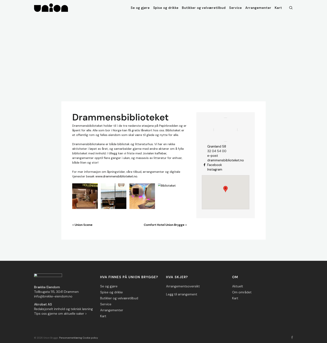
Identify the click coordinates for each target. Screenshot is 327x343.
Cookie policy (90, 337)
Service (105, 304)
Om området (242, 292)
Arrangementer (111, 310)
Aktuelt (237, 286)
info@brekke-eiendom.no (53, 296)
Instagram (214, 169)
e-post (212, 156)
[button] (225, 189)
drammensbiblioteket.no (225, 160)
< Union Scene (82, 225)
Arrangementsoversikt (183, 286)
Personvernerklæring (70, 337)
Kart (103, 316)
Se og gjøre (109, 286)
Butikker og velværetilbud (119, 298)
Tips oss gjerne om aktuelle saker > (60, 313)
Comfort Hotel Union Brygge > (165, 225)
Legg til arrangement (181, 294)
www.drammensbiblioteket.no (116, 176)
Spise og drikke (111, 292)
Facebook (214, 165)
